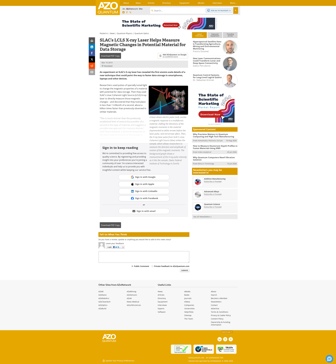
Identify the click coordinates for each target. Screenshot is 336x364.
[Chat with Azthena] (329, 359)
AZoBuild (102, 308)
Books (186, 295)
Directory (162, 298)
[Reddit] (92, 66)
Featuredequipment (215, 35)
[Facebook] (92, 53)
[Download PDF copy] (92, 40)
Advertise (215, 308)
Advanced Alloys (211, 191)
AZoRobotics (103, 298)
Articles (161, 295)
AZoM (100, 291)
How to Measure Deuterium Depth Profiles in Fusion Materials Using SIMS (215, 147)
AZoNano (102, 295)
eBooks (187, 291)
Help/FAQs (188, 312)
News (112, 33)
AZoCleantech (104, 301)
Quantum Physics (124, 33)
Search (214, 295)
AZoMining (131, 291)
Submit (184, 270)
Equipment (162, 301)
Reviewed (108, 66)
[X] (92, 59)
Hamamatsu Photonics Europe (210, 140)
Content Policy (217, 318)
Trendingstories (230, 35)
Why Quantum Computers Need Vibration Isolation (214, 158)
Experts (161, 308)
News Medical (133, 301)
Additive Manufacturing (214, 179)
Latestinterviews (199, 35)
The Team (188, 318)
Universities (189, 308)
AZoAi (129, 298)
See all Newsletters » (202, 216)
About (213, 291)
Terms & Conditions (219, 312)
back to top (226, 332)
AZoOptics (102, 305)
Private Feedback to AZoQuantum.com (171, 266)
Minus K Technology (206, 163)
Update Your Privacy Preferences (119, 360)
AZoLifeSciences (134, 305)
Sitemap (187, 315)
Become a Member (219, 298)
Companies (189, 305)
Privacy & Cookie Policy (221, 315)
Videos (187, 301)
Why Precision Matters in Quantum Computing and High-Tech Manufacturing (213, 135)
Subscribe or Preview (213, 181)
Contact (214, 305)
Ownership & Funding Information (220, 323)
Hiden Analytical (204, 152)
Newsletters (216, 301)
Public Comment (141, 266)
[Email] (92, 72)
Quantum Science (212, 204)
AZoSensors (132, 295)
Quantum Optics (141, 33)
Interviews (162, 305)
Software (162, 312)
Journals (187, 298)
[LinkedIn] (92, 47)
